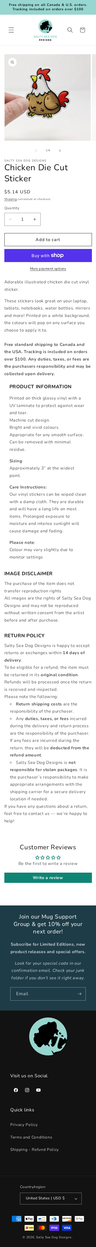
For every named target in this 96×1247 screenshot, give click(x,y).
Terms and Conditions (31, 1137)
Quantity (11, 208)
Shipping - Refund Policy (34, 1149)
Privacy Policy (24, 1124)
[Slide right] (60, 150)
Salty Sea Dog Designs (53, 1237)
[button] (11, 30)
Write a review (48, 878)
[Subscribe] (79, 994)
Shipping (10, 199)
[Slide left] (36, 150)
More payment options (48, 268)
